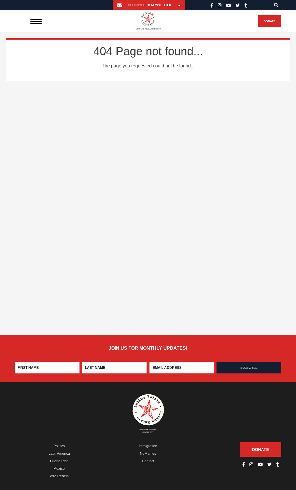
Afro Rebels (59, 476)
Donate (269, 21)
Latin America (59, 454)
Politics (59, 446)
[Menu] (36, 21)
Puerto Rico (59, 461)
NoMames (148, 454)
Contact (148, 461)
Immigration (148, 446)
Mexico (59, 469)
